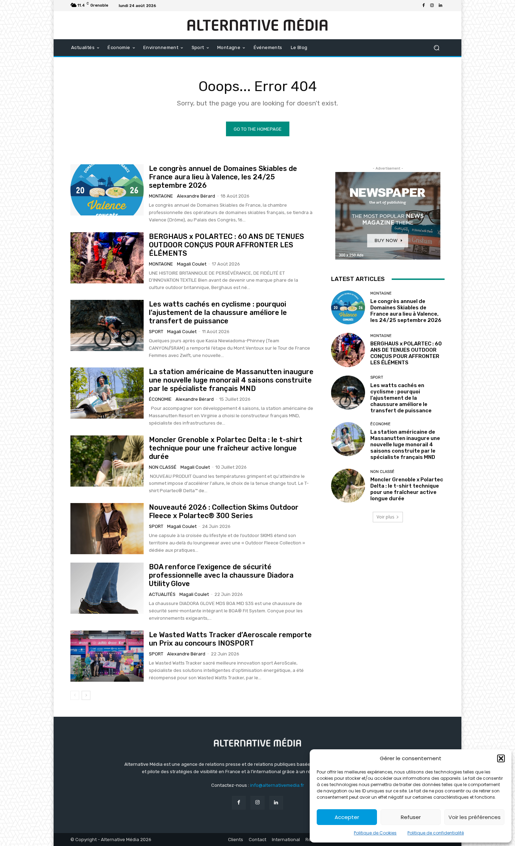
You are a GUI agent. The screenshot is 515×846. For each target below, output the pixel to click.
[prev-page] (74, 695)
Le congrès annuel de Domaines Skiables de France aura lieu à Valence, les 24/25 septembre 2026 (223, 177)
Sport (156, 331)
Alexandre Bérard (196, 196)
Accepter (347, 817)
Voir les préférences (474, 817)
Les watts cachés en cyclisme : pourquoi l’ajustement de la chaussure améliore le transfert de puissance (218, 312)
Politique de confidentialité (435, 833)
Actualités (162, 594)
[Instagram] (432, 5)
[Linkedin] (440, 5)
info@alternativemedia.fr (277, 785)
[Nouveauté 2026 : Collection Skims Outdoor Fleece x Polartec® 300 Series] (107, 528)
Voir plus (385, 517)
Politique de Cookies (375, 833)
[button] (500, 758)
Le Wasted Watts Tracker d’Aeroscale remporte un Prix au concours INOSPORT (230, 639)
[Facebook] (423, 5)
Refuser (411, 817)
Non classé (163, 467)
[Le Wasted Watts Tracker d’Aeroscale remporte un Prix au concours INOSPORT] (107, 656)
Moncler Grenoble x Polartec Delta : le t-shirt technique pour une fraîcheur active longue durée (225, 448)
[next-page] (86, 695)
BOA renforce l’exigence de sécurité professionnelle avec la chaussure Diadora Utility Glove (221, 575)
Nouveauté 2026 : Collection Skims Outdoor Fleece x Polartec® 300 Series (223, 511)
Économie (160, 399)
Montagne (161, 196)
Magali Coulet (191, 264)
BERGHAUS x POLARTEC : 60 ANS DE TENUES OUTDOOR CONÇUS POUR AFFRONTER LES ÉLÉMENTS (226, 244)
